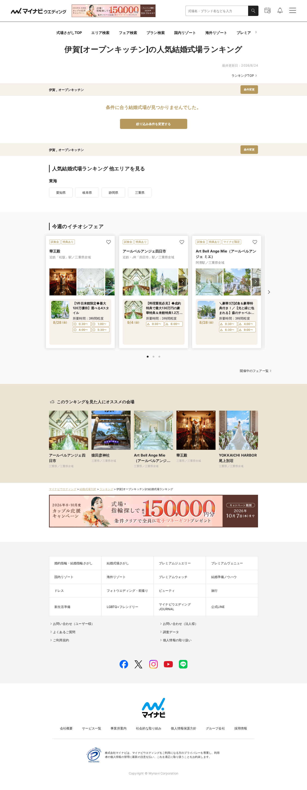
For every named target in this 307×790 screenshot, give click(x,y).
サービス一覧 (91, 728)
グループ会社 (215, 728)
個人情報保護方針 (183, 728)
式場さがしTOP (69, 32)
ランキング (106, 489)
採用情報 (240, 728)
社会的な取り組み (148, 728)
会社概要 (66, 728)
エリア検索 (100, 32)
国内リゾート (185, 32)
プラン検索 (156, 32)
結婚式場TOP (88, 489)
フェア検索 (128, 32)
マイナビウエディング (62, 489)
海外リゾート (216, 32)
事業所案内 (119, 728)
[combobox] (217, 11)
